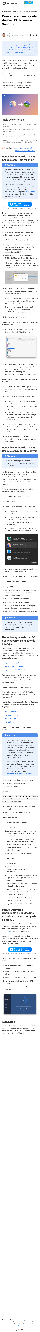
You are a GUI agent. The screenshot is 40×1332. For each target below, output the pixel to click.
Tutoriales (12, 11)
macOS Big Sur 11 (11, 722)
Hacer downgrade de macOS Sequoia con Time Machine (20, 125)
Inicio (6, 11)
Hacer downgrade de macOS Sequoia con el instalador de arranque (19, 136)
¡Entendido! (20, 1330)
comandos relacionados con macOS (20, 774)
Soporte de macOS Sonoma (14, 663)
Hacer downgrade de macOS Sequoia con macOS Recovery (18, 130)
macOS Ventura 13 (11, 715)
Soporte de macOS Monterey (15, 670)
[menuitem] (27, 35)
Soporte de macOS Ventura (14, 666)
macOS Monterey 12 (12, 719)
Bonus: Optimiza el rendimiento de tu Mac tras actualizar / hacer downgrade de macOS (20, 141)
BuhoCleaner (30, 192)
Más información (23, 1326)
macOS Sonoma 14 (11, 712)
